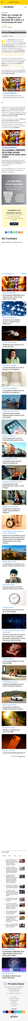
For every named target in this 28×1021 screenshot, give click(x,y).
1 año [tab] (20, 855)
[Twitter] (9, 232)
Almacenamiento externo (8, 193)
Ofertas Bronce (19, 201)
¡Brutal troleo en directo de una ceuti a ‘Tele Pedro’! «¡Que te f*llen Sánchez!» (12, 886)
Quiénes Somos (14, 1003)
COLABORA (14, 223)
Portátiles (8, 199)
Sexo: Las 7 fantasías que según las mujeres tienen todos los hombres (12, 925)
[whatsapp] (21, 1012)
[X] (7, 1012)
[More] (22, 232)
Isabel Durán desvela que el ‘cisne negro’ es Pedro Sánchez (12, 899)
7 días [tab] (9, 855)
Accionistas (14, 1005)
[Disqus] (14, 780)
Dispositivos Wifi (8, 195)
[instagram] (15, 1012)
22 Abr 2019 (4, 27)
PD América (5, 26)
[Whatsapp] (14, 232)
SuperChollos (19, 195)
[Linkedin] (11, 232)
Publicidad (14, 1002)
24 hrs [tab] (4, 855)
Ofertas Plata (19, 199)
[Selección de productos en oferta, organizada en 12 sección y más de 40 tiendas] (14, 177)
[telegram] (18, 1012)
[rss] (23, 1012)
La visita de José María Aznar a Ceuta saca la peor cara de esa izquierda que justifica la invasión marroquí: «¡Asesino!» (12, 906)
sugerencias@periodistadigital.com (14, 993)
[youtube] (9, 1012)
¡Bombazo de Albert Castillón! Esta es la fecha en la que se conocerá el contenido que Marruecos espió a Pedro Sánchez (12, 870)
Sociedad (9, 7)
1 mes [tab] (14, 855)
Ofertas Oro (19, 197)
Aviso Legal (14, 996)
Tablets (8, 201)
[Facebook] (6, 232)
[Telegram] (16, 232)
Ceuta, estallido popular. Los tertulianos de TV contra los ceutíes (12, 912)
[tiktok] (12, 1012)
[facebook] (4, 1012)
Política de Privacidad (14, 998)
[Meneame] (19, 232)
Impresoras (8, 197)
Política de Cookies (14, 1000)
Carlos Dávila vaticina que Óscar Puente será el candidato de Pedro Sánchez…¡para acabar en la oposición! (12, 919)
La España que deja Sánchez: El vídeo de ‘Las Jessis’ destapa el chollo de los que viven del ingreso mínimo (12, 893)
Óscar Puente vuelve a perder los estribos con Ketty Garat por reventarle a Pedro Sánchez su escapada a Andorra (12, 862)
